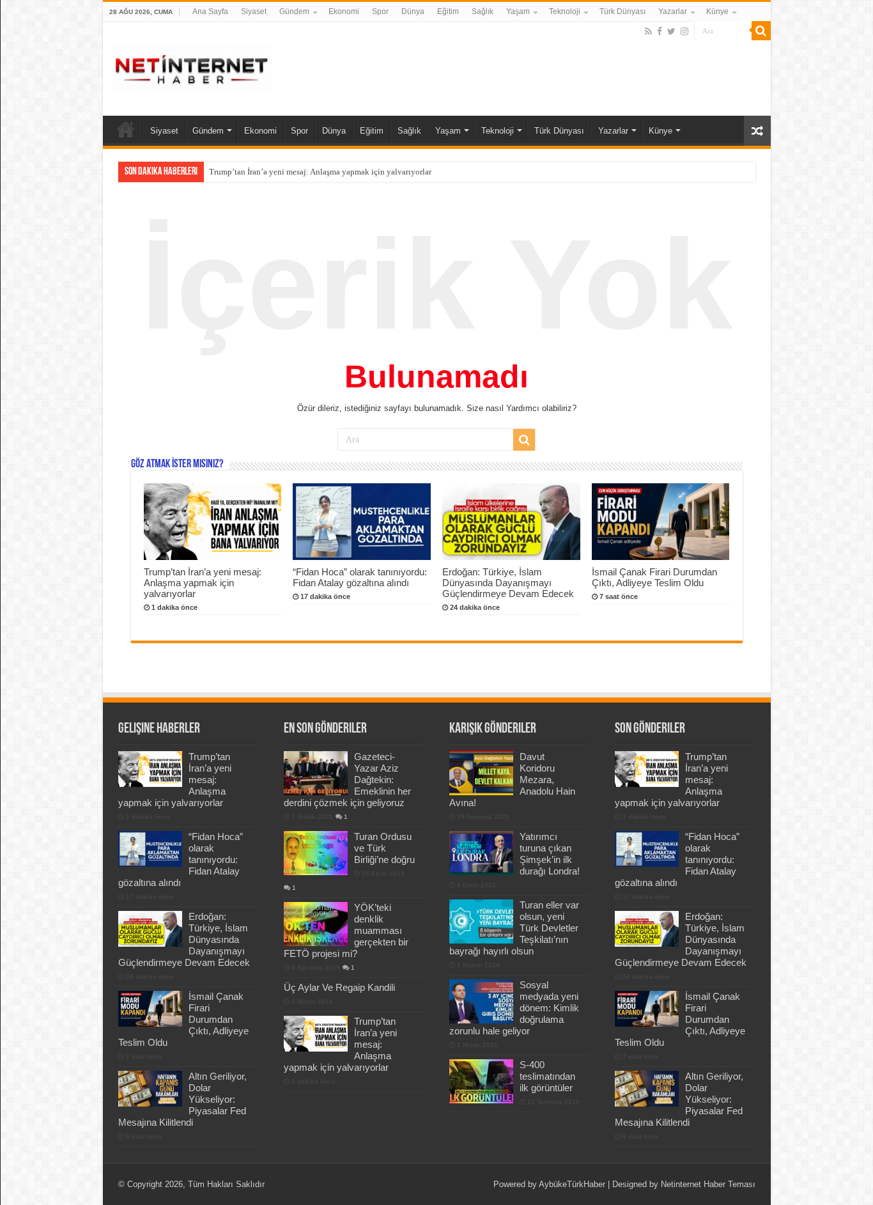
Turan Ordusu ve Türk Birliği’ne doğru (384, 848)
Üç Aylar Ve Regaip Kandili (339, 987)
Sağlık (482, 11)
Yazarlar (672, 11)
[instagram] (684, 31)
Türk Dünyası (622, 11)
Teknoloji (564, 11)
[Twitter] (671, 31)
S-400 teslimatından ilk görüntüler (547, 1076)
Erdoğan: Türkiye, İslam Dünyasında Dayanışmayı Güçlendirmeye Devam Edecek (508, 582)
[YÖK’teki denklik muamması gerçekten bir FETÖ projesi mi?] (316, 923)
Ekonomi (343, 11)
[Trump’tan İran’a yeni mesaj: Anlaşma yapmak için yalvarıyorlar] (316, 1034)
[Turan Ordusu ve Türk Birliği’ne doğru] (316, 853)
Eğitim (448, 11)
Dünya (412, 11)
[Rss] (648, 31)
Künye (717, 11)
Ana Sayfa (210, 11)
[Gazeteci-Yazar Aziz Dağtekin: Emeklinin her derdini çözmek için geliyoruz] (316, 773)
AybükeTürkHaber (572, 1184)
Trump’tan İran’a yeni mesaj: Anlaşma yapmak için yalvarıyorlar (320, 171)
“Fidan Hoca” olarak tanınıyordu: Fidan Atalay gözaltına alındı (360, 577)
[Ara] (761, 30)
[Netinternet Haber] (192, 66)
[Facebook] (659, 31)
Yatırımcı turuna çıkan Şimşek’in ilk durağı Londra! (550, 853)
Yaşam (518, 11)
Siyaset (254, 11)
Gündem (294, 11)
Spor (380, 11)
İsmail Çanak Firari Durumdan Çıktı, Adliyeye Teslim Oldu (654, 577)
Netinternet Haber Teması (708, 1184)
